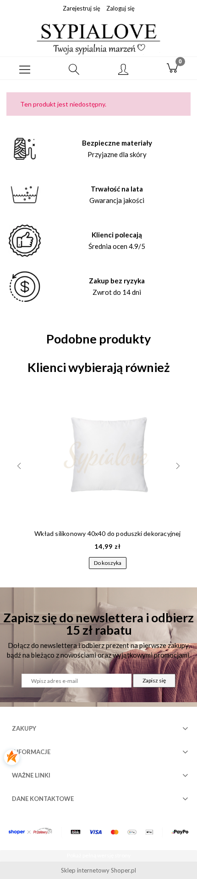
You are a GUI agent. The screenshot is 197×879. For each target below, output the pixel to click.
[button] (24, 68)
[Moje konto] (123, 70)
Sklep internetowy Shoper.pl (98, 870)
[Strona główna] (98, 38)
